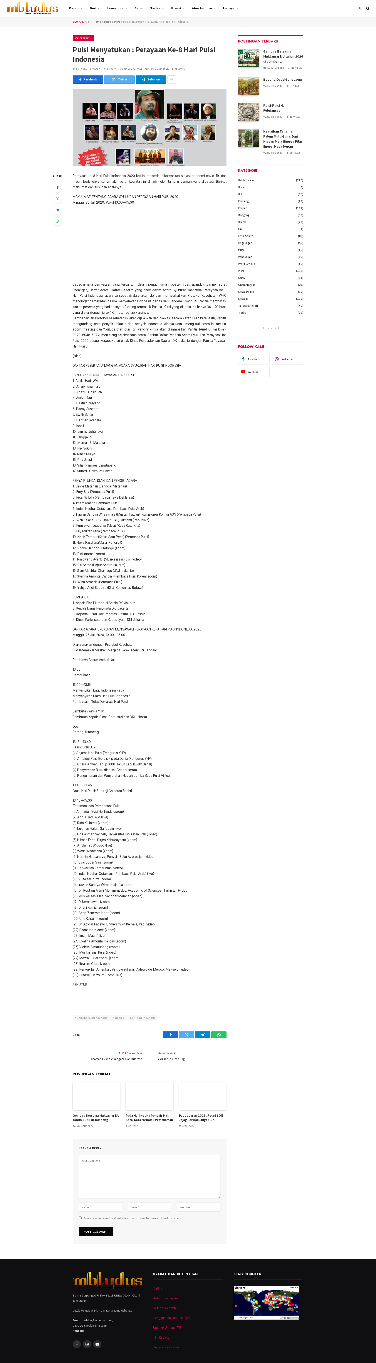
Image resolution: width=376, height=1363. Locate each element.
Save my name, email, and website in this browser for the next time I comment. (132, 1218)
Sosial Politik (246, 292)
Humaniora (115, 8)
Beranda (75, 8)
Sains (139, 8)
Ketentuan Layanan (166, 1298)
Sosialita (243, 299)
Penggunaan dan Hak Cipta (172, 1318)
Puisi (241, 271)
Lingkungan (245, 243)
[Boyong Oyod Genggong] (248, 86)
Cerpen (242, 208)
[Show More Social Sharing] (171, 79)
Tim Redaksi (161, 1337)
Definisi (158, 1288)
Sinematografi (246, 285)
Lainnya (229, 8)
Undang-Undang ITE (167, 1328)
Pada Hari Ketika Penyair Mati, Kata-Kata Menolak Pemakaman (149, 1117)
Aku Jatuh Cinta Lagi (171, 1059)
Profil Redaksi (246, 264)
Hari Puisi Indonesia (143, 1018)
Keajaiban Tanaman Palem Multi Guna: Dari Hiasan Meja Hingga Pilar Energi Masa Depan (282, 139)
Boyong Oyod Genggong (282, 79)
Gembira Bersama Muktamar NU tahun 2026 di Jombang (96, 1117)
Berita (94, 8)
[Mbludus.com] (32, 8)
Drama (242, 222)
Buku (241, 194)
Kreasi (176, 8)
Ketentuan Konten (166, 1308)
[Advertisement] (150, 243)
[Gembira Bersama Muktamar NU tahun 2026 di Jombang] (96, 1096)
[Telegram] (57, 210)
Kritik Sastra (245, 236)
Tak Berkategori (248, 306)
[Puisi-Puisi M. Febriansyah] (248, 112)
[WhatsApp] (57, 221)
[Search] (367, 8)
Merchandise (202, 8)
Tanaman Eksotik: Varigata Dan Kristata (115, 1059)
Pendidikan (245, 257)
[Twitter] (57, 198)
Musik (241, 250)
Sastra (155, 8)
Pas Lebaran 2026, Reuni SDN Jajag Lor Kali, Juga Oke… (201, 1117)
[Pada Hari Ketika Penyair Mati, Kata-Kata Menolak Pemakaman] (149, 1096)
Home (97, 22)
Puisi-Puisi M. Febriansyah (273, 108)
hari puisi (119, 1018)
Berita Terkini (112, 22)
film (240, 229)
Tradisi (242, 313)
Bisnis (241, 187)
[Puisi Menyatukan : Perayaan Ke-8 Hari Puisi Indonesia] (150, 127)
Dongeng (243, 215)
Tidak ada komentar (136, 69)
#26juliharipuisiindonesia (91, 1018)
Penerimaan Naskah (167, 1347)
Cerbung (243, 201)
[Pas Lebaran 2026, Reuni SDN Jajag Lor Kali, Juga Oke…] (203, 1096)
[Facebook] (57, 187)
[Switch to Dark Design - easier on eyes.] (360, 8)
